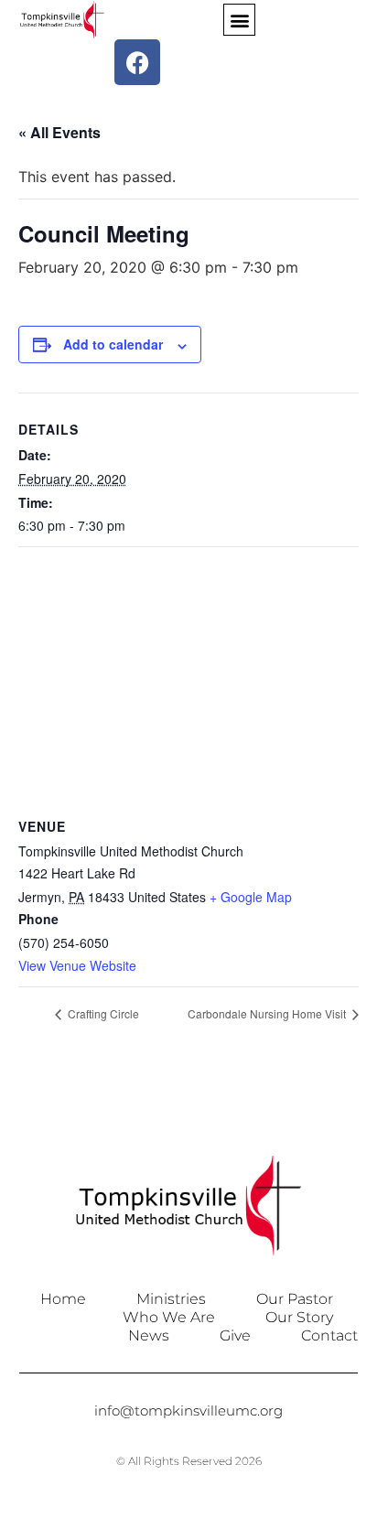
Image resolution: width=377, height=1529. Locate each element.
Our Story (299, 1317)
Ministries (171, 1299)
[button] (239, 20)
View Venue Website (77, 965)
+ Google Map (251, 897)
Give (235, 1335)
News (148, 1335)
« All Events (59, 132)
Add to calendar (113, 344)
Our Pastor (294, 1299)
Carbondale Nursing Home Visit (268, 1013)
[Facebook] (137, 62)
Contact (329, 1335)
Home (63, 1299)
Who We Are (169, 1317)
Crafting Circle (102, 1013)
